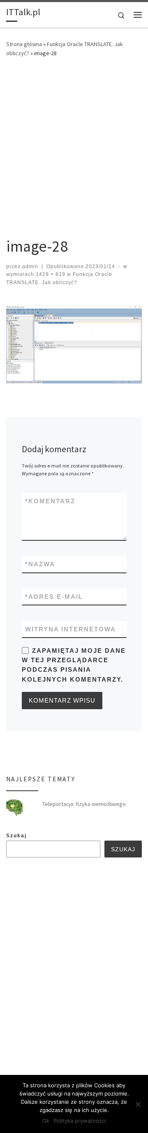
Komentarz (50, 501)
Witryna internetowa (70, 629)
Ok (45, 1120)
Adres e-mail (54, 596)
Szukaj (16, 836)
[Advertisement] (74, 144)
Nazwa (40, 564)
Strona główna (24, 44)
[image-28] (74, 344)
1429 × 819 (49, 274)
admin (30, 266)
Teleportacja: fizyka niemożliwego (84, 804)
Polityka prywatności (79, 1120)
